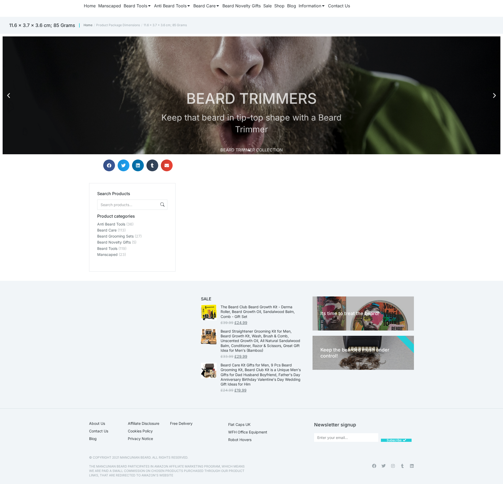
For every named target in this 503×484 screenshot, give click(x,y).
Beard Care (107, 230)
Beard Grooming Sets (115, 236)
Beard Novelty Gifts (114, 242)
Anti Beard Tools (111, 224)
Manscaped (107, 254)
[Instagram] (393, 466)
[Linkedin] (412, 466)
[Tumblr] (402, 466)
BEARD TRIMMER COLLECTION (251, 135)
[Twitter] (383, 466)
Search (162, 205)
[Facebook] (374, 466)
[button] (8, 95)
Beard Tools (107, 248)
